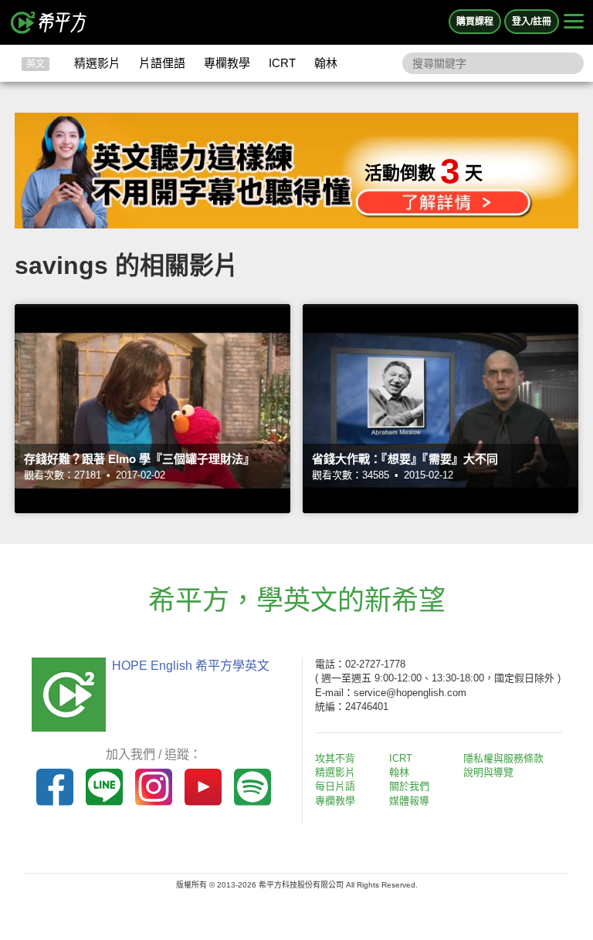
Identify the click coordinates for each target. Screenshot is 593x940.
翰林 (325, 62)
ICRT (282, 62)
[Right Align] (573, 22)
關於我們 (409, 786)
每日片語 (335, 786)
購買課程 (474, 21)
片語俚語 (162, 62)
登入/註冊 (531, 21)
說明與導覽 (488, 772)
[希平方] (49, 22)
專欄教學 (227, 62)
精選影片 (97, 62)
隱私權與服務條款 (503, 758)
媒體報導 (409, 800)
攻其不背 (335, 758)
